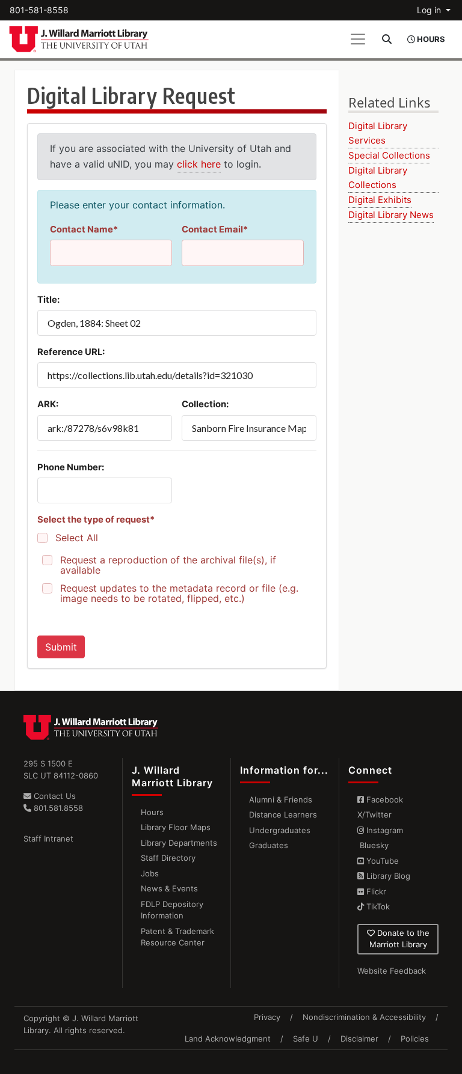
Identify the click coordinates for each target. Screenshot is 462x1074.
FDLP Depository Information (172, 910)
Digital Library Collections (377, 177)
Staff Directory (168, 858)
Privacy (267, 1017)
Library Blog (387, 876)
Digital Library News (391, 214)
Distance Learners (283, 814)
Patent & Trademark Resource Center (177, 937)
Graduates (268, 845)
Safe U (305, 1038)
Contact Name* (84, 229)
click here (199, 164)
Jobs (150, 873)
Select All (76, 538)
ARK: (47, 404)
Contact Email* (215, 229)
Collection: (205, 404)
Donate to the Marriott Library (399, 939)
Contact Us (53, 796)
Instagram (383, 830)
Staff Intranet (48, 838)
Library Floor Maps (176, 827)
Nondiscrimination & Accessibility (364, 1017)
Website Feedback (391, 970)
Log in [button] (430, 10)
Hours (152, 812)
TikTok (377, 906)
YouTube (381, 861)
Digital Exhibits (379, 199)
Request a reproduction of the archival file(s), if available (168, 565)
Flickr (375, 891)
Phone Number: (70, 467)
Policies (415, 1038)
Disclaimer (359, 1038)
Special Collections (389, 155)
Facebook (383, 799)
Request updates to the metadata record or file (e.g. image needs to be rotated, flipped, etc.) (179, 593)
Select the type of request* (96, 519)
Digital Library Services (377, 133)
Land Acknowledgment (228, 1038)
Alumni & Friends (280, 799)
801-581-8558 (39, 10)
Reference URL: (71, 352)
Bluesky (373, 845)
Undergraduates (279, 830)
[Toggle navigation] (358, 39)
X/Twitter (374, 814)
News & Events (169, 888)
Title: (48, 299)
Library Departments (179, 843)
